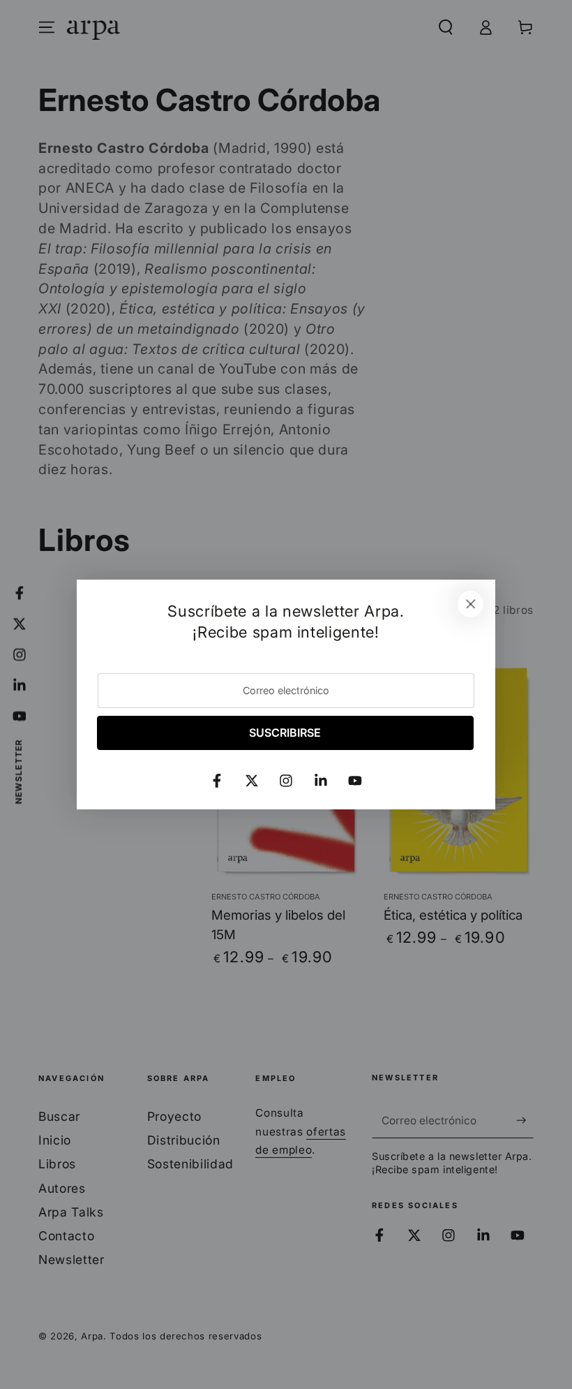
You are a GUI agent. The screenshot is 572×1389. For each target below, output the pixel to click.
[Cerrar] (471, 604)
